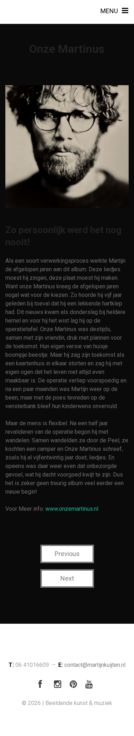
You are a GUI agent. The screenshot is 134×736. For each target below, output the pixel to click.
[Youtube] (90, 685)
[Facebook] (43, 685)
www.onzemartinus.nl (71, 508)
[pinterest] (75, 685)
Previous (67, 553)
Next (67, 578)
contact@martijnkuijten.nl (94, 665)
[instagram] (59, 685)
